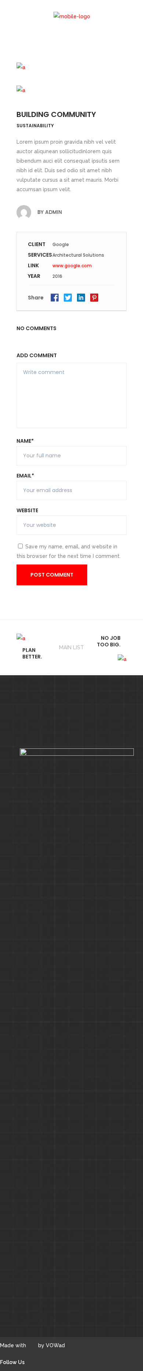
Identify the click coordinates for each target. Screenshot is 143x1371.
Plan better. (32, 653)
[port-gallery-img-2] (71, 66)
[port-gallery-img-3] (71, 89)
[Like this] (115, 297)
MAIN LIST (71, 647)
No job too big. (109, 641)
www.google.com (72, 266)
